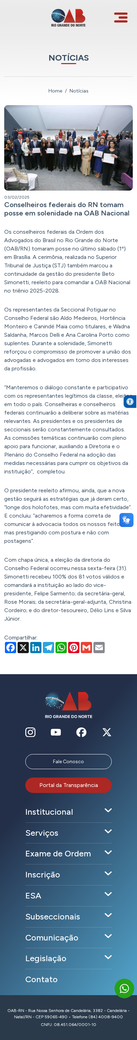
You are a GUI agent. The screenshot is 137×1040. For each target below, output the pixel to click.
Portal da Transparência (68, 785)
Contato (41, 979)
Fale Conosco (68, 762)
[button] (130, 401)
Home (55, 91)
